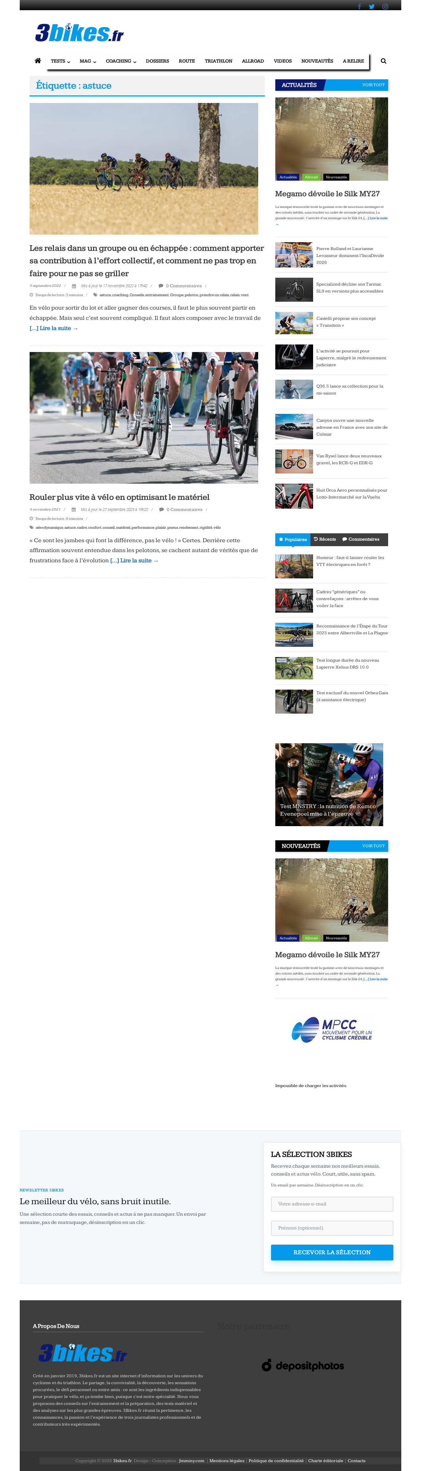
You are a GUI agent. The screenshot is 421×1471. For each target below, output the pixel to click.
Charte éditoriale (325, 1460)
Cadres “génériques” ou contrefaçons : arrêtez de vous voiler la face (347, 598)
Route (187, 61)
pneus (172, 527)
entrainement (157, 294)
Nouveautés (317, 61)
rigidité (206, 527)
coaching (120, 294)
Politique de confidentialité (276, 1460)
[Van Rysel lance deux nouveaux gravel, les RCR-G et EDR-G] (294, 461)
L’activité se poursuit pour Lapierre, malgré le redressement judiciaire (351, 358)
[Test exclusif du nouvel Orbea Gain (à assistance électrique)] (294, 701)
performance (143, 527)
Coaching (118, 61)
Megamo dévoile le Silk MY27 (327, 193)
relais (234, 294)
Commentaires (364, 539)
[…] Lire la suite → (54, 328)
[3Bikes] (82, 1352)
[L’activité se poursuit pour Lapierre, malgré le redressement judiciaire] (294, 356)
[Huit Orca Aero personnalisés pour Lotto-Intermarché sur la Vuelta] (294, 495)
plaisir (161, 527)
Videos (283, 61)
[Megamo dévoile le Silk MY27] (331, 140)
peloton (191, 294)
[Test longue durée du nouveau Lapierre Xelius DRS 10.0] (294, 668)
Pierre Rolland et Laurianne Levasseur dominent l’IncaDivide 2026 (350, 255)
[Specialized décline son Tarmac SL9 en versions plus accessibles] (294, 289)
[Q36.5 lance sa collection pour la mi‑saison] (294, 391)
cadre (82, 527)
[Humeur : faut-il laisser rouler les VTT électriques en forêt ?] (294, 566)
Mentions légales (227, 1460)
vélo (217, 527)
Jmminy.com (191, 1460)
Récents (327, 539)
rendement (188, 527)
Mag (85, 61)
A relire (353, 61)
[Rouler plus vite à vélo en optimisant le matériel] (144, 417)
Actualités (288, 177)
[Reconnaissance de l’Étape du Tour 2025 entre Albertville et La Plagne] (294, 634)
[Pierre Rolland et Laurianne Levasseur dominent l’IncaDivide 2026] (294, 254)
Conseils (137, 294)
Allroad (253, 61)
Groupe (177, 294)
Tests (58, 61)
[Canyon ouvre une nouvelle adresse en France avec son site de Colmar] (294, 426)
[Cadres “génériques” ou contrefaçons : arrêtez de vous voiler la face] (294, 600)
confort (94, 527)
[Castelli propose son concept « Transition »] (294, 322)
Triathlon (218, 61)
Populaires (296, 539)
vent (245, 294)
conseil (109, 527)
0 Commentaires (183, 286)
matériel (123, 527)
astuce (105, 294)
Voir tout (373, 85)
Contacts (356, 1460)
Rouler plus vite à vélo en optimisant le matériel (120, 497)
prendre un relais (214, 294)
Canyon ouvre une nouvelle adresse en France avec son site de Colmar (352, 427)
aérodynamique (49, 527)
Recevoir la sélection (332, 1252)
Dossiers (157, 61)
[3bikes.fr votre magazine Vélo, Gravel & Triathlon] (38, 61)
